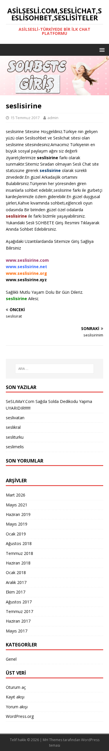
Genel (11, 659)
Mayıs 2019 (16, 524)
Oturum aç (16, 687)
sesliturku (15, 437)
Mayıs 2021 (16, 505)
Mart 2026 (15, 495)
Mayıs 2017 (16, 631)
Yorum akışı (17, 706)
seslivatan (15, 417)
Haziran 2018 (18, 563)
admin (52, 117)
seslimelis (15, 446)
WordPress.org (20, 716)
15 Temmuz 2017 (25, 117)
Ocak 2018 (16, 572)
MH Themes (52, 739)
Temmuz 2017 (19, 611)
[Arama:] (55, 369)
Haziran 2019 (18, 514)
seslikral (13, 427)
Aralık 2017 (16, 582)
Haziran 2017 (18, 621)
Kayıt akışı (15, 697)
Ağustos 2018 (19, 543)
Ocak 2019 (16, 534)
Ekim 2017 (15, 592)
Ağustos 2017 (19, 602)
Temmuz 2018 (19, 553)
